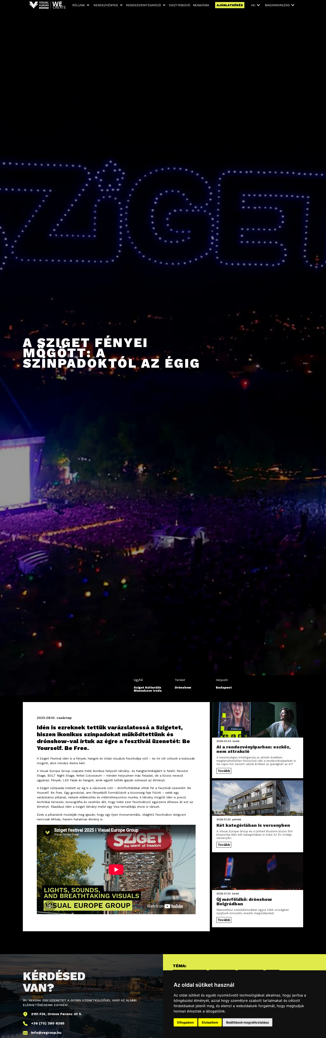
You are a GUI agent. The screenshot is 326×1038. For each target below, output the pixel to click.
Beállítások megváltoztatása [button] (247, 1022)
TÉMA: (179, 966)
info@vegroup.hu (46, 1032)
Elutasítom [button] (210, 1022)
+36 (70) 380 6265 (47, 1023)
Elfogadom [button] (185, 1022)
